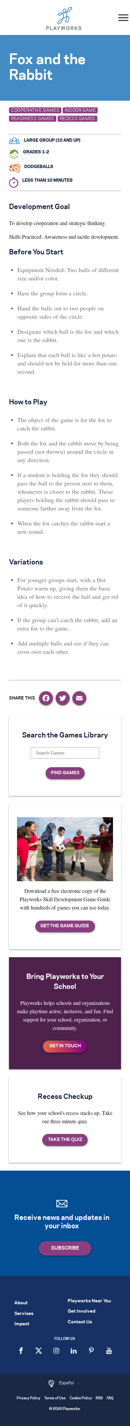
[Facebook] (46, 698)
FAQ (110, 1398)
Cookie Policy (81, 1398)
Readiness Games (32, 119)
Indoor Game (80, 110)
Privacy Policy (28, 1398)
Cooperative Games (35, 110)
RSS (99, 1398)
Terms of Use (55, 1398)
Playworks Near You (89, 1301)
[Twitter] (63, 698)
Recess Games (77, 119)
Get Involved (81, 1311)
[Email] (79, 698)
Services (23, 1314)
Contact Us (80, 1322)
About (21, 1303)
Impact (21, 1324)
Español (67, 1383)
